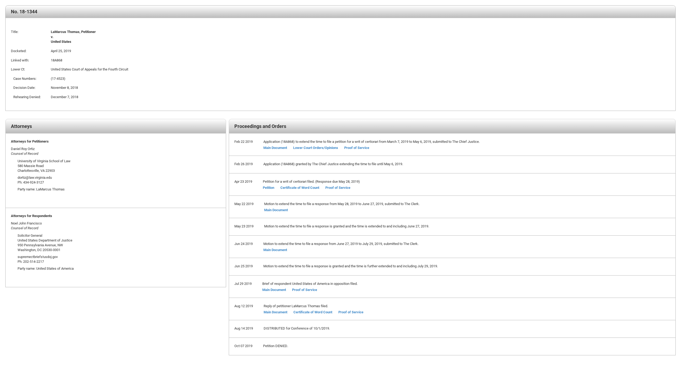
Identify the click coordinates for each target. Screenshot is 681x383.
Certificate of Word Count (299, 187)
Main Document (275, 147)
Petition (268, 187)
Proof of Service (356, 147)
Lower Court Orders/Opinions (315, 147)
